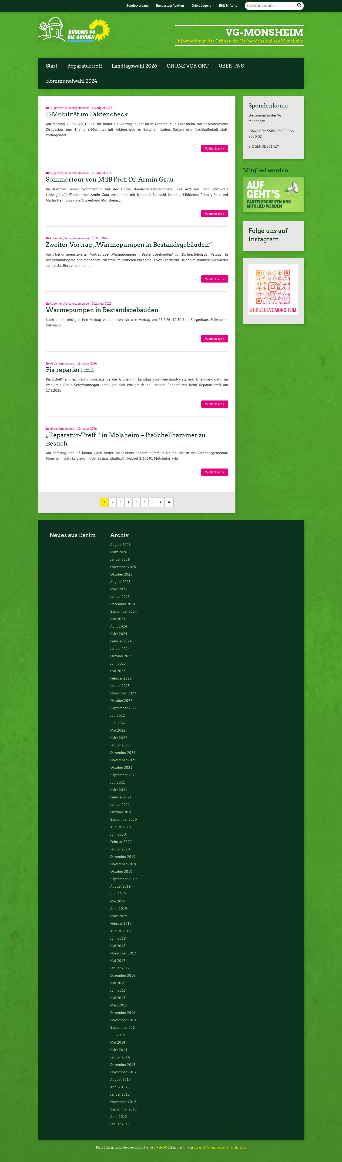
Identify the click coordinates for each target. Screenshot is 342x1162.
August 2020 (120, 826)
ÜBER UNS (231, 66)
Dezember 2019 (122, 856)
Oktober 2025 (121, 574)
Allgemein (56, 108)
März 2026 (118, 552)
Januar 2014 (120, 1057)
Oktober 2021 (121, 767)
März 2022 (118, 737)
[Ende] (169, 502)
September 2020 (123, 819)
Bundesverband (138, 5)
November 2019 (123, 864)
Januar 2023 (120, 685)
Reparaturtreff (84, 66)
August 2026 (120, 544)
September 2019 (123, 878)
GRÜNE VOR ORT (188, 66)
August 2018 (120, 930)
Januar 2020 (120, 849)
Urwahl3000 (161, 1147)
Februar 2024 (121, 641)
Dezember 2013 (122, 1064)
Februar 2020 (121, 841)
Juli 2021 (117, 782)
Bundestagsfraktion (170, 5)
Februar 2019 (121, 923)
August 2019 (120, 886)
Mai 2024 (117, 618)
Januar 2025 (120, 596)
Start (51, 66)
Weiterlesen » (215, 148)
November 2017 (123, 953)
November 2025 (123, 566)
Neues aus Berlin (73, 535)
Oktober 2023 (121, 656)
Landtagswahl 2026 (134, 66)
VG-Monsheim (265, 32)
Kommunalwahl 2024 (71, 81)
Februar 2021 (121, 797)
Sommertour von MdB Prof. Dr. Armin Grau (110, 179)
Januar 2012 (120, 1124)
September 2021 (123, 774)
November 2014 (123, 1020)
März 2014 (118, 1049)
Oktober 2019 (121, 871)
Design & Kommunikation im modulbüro (219, 1147)
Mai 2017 (117, 960)
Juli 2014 (117, 1034)
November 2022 (123, 693)
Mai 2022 (117, 730)
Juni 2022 (118, 722)
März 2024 (118, 633)
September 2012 (123, 1109)
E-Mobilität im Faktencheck (87, 114)
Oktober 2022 (121, 700)
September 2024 (123, 611)
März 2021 (118, 789)
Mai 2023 (117, 670)
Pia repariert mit (70, 370)
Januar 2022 (120, 745)
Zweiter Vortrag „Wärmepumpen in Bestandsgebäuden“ (129, 244)
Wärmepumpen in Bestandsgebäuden (102, 310)
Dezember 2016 (122, 975)
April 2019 (118, 908)
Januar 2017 (120, 968)
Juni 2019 (118, 893)
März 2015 (118, 1005)
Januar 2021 (120, 804)
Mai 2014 (117, 1042)
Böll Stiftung (228, 5)
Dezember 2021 (122, 752)
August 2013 (120, 1079)
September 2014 (123, 1027)
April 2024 (118, 626)
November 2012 (123, 1101)
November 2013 (123, 1072)
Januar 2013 (120, 1094)
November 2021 (123, 760)
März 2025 (118, 589)
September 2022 (123, 708)
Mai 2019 (117, 901)
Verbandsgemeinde (76, 108)
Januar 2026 (120, 559)
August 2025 (120, 581)
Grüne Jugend (201, 5)
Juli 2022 (117, 715)
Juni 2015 (118, 990)
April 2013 (118, 1086)
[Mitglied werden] (273, 211)
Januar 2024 (120, 648)
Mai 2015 (117, 997)
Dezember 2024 (122, 604)
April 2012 (118, 1116)
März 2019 (118, 916)
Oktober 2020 (121, 812)
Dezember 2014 (122, 1012)
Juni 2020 (118, 834)
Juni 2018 (118, 938)
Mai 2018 (117, 945)
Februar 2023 (121, 678)
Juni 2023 (118, 663)
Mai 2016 (117, 982)
